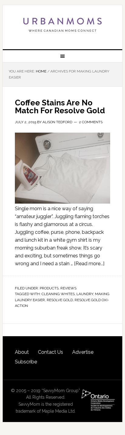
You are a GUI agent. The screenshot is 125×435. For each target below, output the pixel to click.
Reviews (68, 288)
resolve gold (60, 300)
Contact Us (50, 352)
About (22, 352)
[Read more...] (89, 263)
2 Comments (91, 122)
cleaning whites (58, 294)
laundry (84, 294)
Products (49, 288)
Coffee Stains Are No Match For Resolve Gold (60, 106)
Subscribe (26, 362)
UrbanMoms (62, 24)
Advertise (82, 352)
